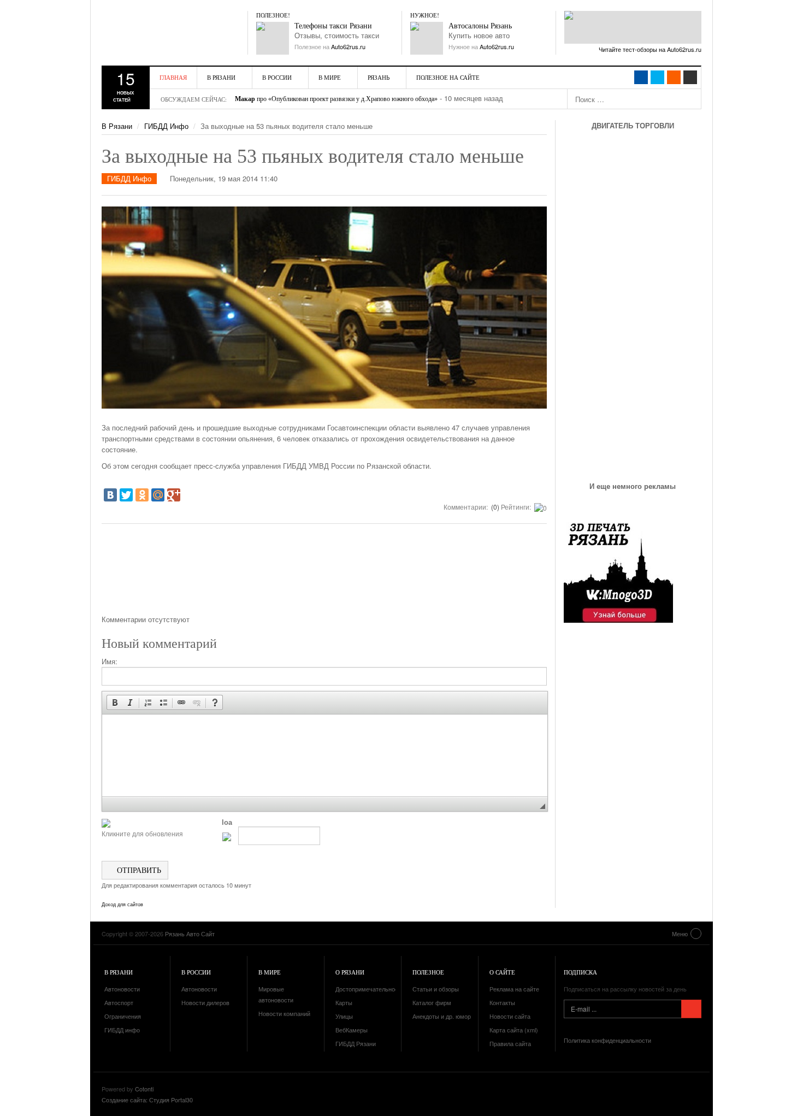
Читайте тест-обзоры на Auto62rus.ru (650, 49)
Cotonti (144, 1088)
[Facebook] (641, 77)
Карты (343, 1002)
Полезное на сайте (448, 77)
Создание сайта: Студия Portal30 (147, 1099)
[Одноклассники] (142, 494)
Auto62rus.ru (348, 46)
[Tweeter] (657, 77)
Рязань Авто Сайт (164, 33)
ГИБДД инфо (122, 1029)
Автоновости (122, 988)
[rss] (674, 77)
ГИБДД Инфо (166, 126)
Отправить (138, 870)
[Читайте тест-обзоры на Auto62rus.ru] (632, 27)
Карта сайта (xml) (513, 1029)
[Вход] (690, 77)
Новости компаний (284, 1013)
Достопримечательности (369, 988)
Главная (173, 77)
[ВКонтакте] (110, 494)
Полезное (428, 972)
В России (277, 77)
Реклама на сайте (514, 988)
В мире (329, 77)
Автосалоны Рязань (480, 26)
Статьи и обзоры (435, 988)
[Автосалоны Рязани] (426, 38)
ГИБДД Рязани (355, 1043)
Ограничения (122, 1016)
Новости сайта (509, 1016)
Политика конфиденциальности (607, 1040)
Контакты (502, 1002)
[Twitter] (126, 494)
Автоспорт (118, 1002)
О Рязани (349, 972)
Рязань (378, 77)
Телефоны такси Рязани (333, 26)
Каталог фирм (431, 1002)
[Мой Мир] (157, 494)
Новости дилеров (205, 1002)
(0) (494, 506)
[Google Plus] (173, 494)
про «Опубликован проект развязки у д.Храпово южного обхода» (336, 99)
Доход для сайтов (122, 904)
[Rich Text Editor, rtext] (324, 755)
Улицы (344, 1016)
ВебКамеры (351, 1029)
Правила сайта (510, 1043)
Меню (680, 933)
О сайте (502, 972)
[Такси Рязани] (272, 38)
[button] (114, 702)
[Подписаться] (691, 1009)
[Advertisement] (324, 573)
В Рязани (221, 77)
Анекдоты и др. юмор (441, 1016)
